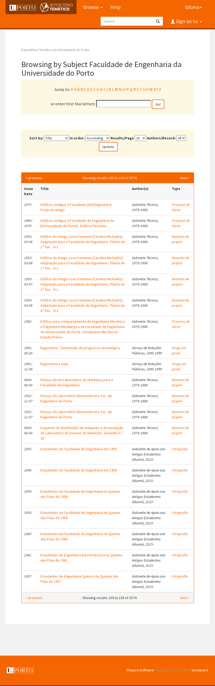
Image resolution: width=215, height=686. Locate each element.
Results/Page (122, 138)
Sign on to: (187, 21)
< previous (33, 177)
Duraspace (200, 670)
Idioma (192, 7)
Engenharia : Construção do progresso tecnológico (80, 347)
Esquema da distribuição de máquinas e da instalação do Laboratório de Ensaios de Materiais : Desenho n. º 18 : (81, 433)
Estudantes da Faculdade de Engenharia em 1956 (78, 470)
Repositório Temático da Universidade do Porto (55, 50)
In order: (77, 138)
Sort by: (36, 138)
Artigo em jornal (179, 350)
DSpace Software (140, 670)
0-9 (74, 89)
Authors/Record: (161, 138)
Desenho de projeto (180, 239)
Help (115, 7)
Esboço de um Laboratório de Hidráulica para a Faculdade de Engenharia (76, 382)
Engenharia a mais (54, 363)
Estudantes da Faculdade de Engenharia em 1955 (78, 449)
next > (185, 177)
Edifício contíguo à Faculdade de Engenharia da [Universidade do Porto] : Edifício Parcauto (77, 223)
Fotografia (180, 449)
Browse (91, 7)
